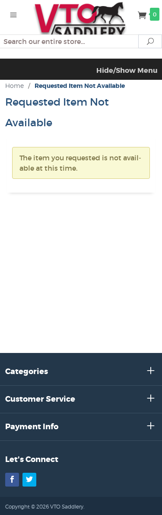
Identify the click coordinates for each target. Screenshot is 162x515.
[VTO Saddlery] (81, 20)
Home (14, 85)
